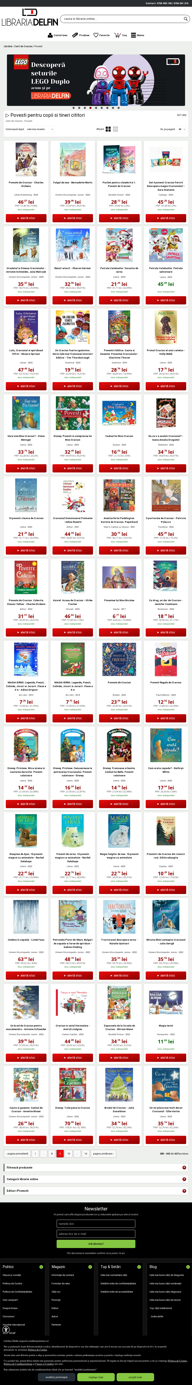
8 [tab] (113, 108)
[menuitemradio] (115, 129)
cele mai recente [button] (36, 129)
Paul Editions (163, 695)
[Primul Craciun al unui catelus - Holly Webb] (166, 343)
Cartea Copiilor (69, 1034)
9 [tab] (118, 108)
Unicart (69, 609)
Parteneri (56, 1324)
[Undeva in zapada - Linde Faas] (26, 932)
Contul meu (60, 35)
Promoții (56, 1300)
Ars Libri (23, 695)
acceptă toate (135, 1377)
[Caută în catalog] (186, 19)
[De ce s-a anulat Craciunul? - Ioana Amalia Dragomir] (166, 429)
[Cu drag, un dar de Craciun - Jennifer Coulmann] (166, 593)
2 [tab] (79, 108)
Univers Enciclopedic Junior (69, 195)
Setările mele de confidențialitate (118, 1283)
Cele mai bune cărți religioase (165, 1291)
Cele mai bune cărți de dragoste (166, 1275)
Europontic (162, 1034)
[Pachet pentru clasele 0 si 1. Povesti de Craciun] (119, 175)
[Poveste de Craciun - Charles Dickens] (26, 175)
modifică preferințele (57, 1377)
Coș (122, 34)
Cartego (163, 195)
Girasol (116, 445)
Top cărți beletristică (160, 1308)
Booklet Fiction (116, 195)
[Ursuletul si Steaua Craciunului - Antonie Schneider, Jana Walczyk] (26, 261)
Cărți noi (56, 1291)
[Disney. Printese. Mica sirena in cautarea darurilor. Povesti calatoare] (26, 761)
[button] (137, 35)
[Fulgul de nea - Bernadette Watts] (73, 175)
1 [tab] (73, 108)
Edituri (55, 1308)
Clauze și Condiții (44, 1364)
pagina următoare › (103, 1153)
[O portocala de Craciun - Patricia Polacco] (166, 511)
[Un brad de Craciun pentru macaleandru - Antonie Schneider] (26, 1018)
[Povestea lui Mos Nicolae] (119, 593)
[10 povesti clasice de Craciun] (26, 511)
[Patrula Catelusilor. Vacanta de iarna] (119, 261)
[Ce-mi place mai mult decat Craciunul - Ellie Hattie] (166, 1100)
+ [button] (184, 1167)
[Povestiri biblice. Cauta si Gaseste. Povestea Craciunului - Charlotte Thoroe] (119, 343)
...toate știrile (156, 1316)
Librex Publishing (23, 195)
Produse (84, 35)
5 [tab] (96, 108)
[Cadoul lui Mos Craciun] (119, 429)
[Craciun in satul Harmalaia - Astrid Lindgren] (73, 1018)
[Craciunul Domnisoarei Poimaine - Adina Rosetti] (73, 511)
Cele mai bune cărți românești (165, 1283)
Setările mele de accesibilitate (116, 1291)
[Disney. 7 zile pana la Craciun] (73, 1100)
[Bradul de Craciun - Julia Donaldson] (119, 1100)
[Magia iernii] (166, 1018)
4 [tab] (90, 108)
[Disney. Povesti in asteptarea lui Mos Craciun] (73, 429)
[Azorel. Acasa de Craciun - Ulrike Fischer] (73, 593)
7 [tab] (107, 108)
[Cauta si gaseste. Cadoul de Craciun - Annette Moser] (26, 1100)
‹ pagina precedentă (17, 1153)
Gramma (69, 362)
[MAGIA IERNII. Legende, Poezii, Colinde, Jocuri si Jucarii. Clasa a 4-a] (73, 675)
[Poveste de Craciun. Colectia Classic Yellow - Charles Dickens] (26, 593)
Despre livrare (10, 1308)
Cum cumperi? (10, 1300)
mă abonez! (96, 1244)
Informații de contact (63, 1275)
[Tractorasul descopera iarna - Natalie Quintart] (119, 932)
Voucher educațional (14, 1324)
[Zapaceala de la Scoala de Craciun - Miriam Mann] (119, 1018)
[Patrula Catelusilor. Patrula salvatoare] (166, 261)
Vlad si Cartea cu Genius (116, 527)
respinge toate (96, 1377)
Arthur (70, 527)
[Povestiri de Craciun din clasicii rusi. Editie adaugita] (166, 847)
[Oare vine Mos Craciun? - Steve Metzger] (26, 429)
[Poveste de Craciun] (119, 675)
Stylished (162, 445)
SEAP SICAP (9, 1333)
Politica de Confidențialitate (18, 1364)
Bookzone (163, 609)
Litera (116, 277)
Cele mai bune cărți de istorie (165, 1300)
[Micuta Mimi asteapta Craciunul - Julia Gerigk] (166, 932)
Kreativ (116, 695)
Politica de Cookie (37, 1349)
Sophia (162, 866)
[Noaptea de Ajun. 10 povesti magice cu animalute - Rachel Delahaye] (26, 847)
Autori (55, 1316)
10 (68, 1153)
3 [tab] (85, 108)
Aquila (116, 609)
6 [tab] (102, 108)
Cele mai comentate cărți (113, 1275)
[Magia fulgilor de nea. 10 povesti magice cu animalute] (119, 847)
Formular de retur (61, 1283)
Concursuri (8, 1316)
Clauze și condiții (12, 1275)
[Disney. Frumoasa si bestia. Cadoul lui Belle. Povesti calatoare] (119, 761)
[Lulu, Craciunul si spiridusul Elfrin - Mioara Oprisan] (26, 343)
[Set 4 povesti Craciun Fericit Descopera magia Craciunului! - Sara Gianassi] (166, 175)
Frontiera (162, 527)
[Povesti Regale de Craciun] (166, 675)
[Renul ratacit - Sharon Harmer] (73, 261)
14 (85, 1153)
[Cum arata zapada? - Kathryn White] (166, 761)
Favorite (104, 35)
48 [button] (179, 129)
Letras (23, 362)
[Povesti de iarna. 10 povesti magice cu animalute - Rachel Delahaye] (73, 847)
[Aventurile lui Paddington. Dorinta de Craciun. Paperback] (119, 511)
